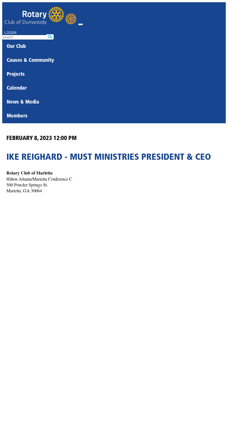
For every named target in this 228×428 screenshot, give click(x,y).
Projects (16, 74)
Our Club (16, 46)
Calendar (17, 88)
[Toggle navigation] (80, 24)
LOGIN (10, 32)
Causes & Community (30, 60)
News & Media (23, 102)
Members (17, 116)
